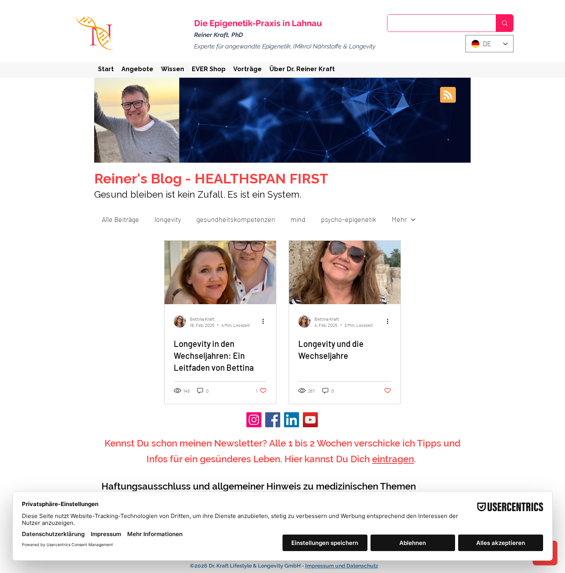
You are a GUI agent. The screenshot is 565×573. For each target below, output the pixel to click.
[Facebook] (272, 419)
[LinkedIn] (291, 419)
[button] (137, 69)
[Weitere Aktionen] (265, 321)
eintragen (393, 459)
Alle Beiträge (120, 219)
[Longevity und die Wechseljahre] (344, 272)
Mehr (399, 219)
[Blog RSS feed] (448, 95)
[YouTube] (310, 419)
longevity (168, 219)
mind (298, 219)
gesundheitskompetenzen (235, 219)
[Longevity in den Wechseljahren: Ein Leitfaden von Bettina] (220, 272)
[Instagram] (253, 419)
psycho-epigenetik (348, 219)
